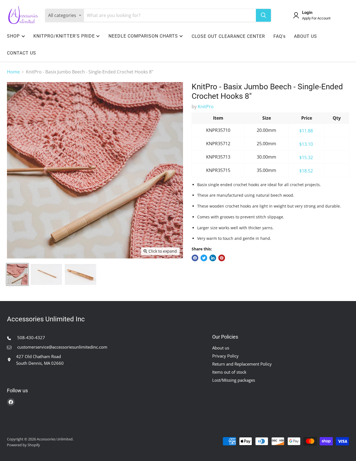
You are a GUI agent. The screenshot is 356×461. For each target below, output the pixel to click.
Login (307, 12)
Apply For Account (316, 18)
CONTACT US (21, 53)
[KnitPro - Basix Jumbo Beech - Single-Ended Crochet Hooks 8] (17, 274)
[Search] (263, 15)
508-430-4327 (30, 337)
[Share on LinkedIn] (212, 258)
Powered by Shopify (23, 444)
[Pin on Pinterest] (221, 258)
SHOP (13, 36)
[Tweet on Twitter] (204, 258)
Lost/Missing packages (233, 380)
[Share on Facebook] (195, 258)
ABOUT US (305, 36)
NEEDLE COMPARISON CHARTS (143, 36)
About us (220, 348)
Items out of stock (229, 372)
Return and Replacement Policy (242, 364)
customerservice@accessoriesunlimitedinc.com (61, 347)
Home (13, 71)
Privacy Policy (225, 356)
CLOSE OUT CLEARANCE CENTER (228, 36)
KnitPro (206, 106)
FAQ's (279, 36)
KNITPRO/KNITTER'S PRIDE (64, 36)
